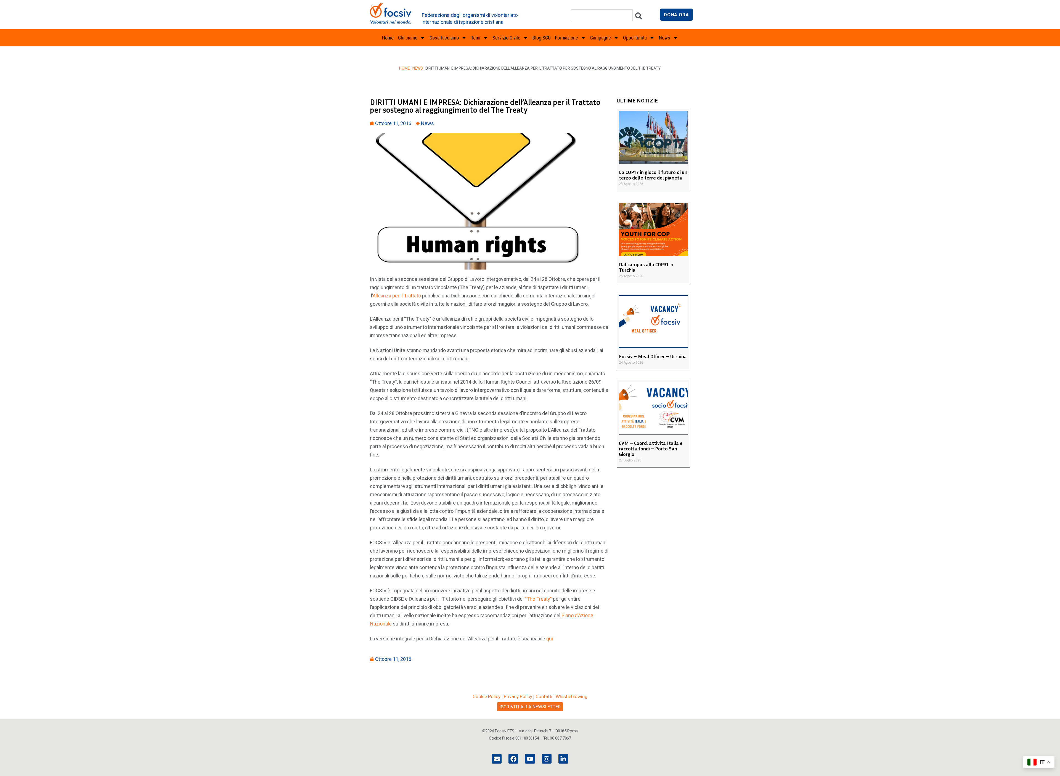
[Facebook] (513, 759)
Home (388, 38)
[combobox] (602, 15)
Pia (564, 615)
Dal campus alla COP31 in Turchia (646, 267)
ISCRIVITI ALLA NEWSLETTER (530, 706)
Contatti (544, 696)
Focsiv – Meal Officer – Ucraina (653, 356)
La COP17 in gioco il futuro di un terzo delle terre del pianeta (653, 175)
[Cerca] (638, 17)
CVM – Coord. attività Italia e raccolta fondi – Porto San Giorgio (651, 448)
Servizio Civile (506, 38)
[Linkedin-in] (563, 759)
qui (549, 639)
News (417, 68)
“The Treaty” (538, 599)
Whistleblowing (571, 696)
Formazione (566, 38)
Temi (475, 38)
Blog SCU (541, 38)
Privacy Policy (518, 696)
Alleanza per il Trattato (397, 296)
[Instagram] (547, 759)
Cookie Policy (486, 696)
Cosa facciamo (444, 38)
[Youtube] (530, 759)
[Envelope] (497, 759)
